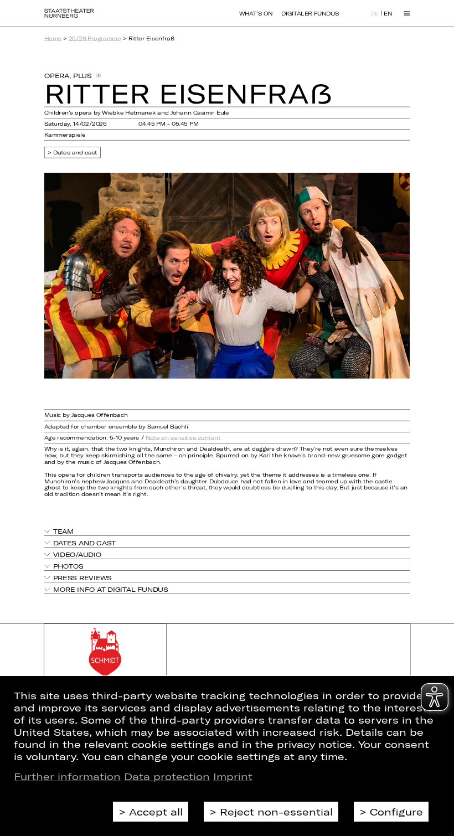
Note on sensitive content (183, 437)
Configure (396, 812)
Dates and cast (75, 152)
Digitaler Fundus (310, 13)
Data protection (167, 776)
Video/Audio (77, 554)
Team (63, 531)
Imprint (232, 776)
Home (52, 38)
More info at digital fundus (110, 590)
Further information (67, 776)
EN (388, 14)
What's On (255, 13)
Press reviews (82, 578)
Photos (68, 566)
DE (374, 14)
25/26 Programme (95, 38)
